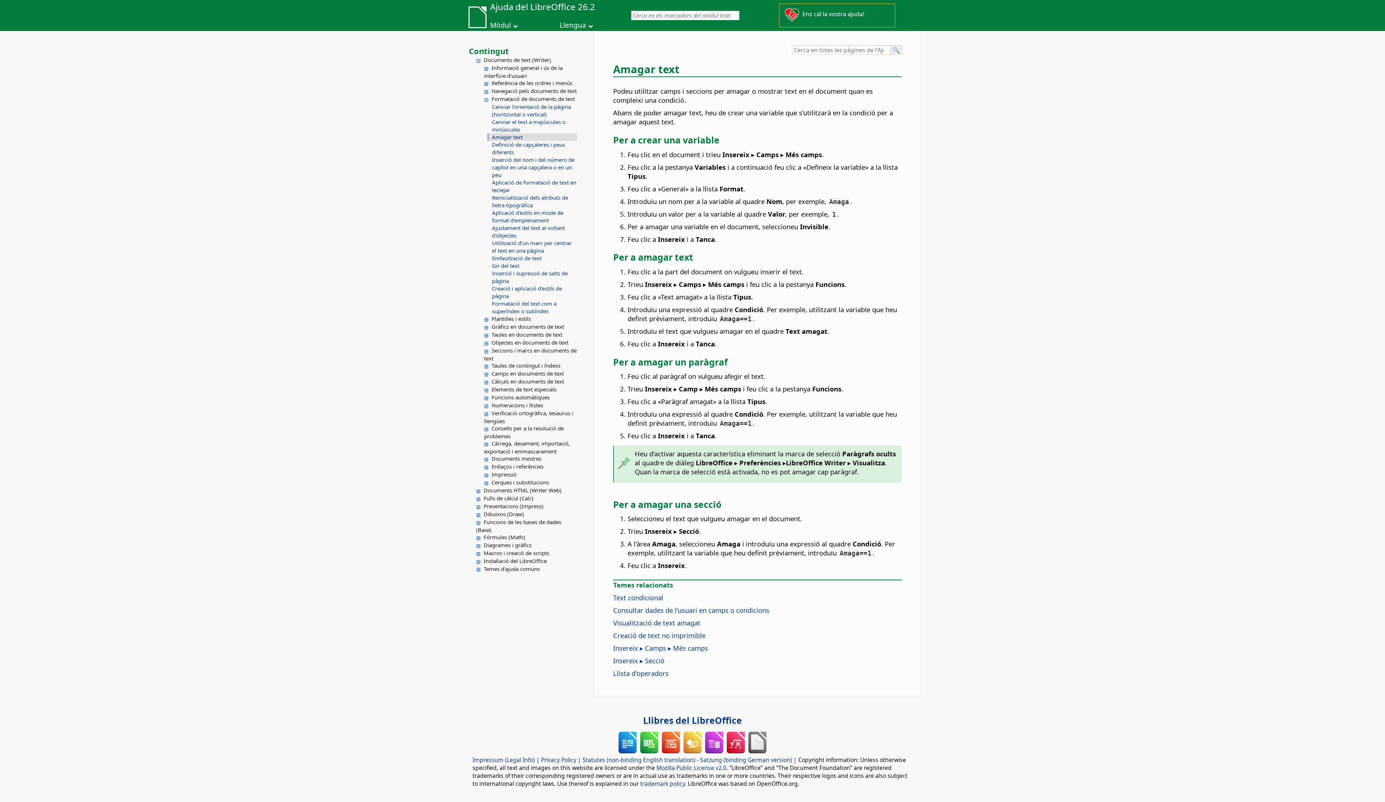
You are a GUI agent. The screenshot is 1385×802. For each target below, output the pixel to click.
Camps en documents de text (528, 373)
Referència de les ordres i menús (532, 83)
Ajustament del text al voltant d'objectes (528, 231)
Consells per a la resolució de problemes (524, 432)
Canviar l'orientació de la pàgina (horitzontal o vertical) (531, 110)
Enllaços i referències (518, 466)
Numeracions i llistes (517, 405)
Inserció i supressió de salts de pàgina (530, 277)
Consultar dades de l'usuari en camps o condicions (691, 610)
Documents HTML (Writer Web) (523, 490)
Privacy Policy (558, 760)
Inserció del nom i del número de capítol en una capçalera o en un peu (533, 167)
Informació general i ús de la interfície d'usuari (523, 71)
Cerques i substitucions (520, 482)
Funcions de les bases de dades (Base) (518, 525)
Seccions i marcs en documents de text (530, 354)
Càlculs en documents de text (528, 381)
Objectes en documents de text (530, 342)
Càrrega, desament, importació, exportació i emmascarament (527, 447)
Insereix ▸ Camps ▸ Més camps (660, 647)
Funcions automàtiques (521, 397)
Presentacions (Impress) (514, 506)
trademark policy (662, 784)
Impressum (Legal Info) (503, 760)
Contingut (489, 50)
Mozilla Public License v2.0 (691, 768)
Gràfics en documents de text (528, 326)
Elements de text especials (524, 389)
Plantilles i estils (511, 318)
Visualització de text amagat (656, 622)
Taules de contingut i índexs (526, 365)
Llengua (573, 25)
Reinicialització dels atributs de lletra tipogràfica (530, 201)
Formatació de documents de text (533, 98)
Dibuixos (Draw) (504, 514)
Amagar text (507, 137)
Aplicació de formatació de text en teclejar (534, 186)
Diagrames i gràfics (508, 545)
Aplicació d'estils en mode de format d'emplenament (527, 216)
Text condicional (638, 597)
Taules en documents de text (527, 334)
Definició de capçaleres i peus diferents (528, 148)
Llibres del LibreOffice (692, 720)
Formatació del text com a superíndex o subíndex (524, 307)
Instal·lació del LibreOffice (515, 560)
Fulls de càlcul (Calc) (508, 498)
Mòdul (500, 25)
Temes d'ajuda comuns (512, 568)
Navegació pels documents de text (534, 90)
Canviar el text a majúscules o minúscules (529, 125)
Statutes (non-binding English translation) (638, 760)
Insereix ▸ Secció (638, 660)
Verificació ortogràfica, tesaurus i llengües (528, 417)
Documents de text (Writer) (517, 59)
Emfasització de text (516, 258)
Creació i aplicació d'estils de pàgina (527, 292)
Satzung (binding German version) (746, 760)
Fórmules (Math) (504, 537)
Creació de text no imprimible (659, 635)
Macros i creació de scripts (516, 553)
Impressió (504, 474)
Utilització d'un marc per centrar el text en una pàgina (532, 246)
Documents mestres (516, 458)
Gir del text (505, 265)
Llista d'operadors (641, 673)
